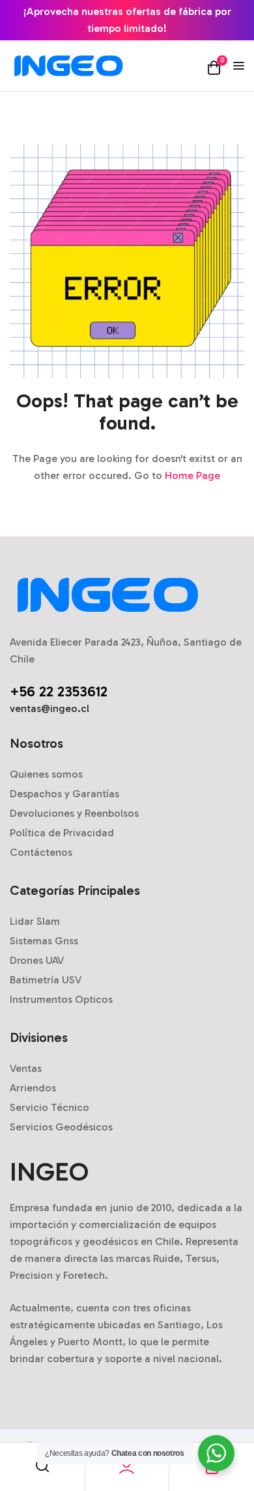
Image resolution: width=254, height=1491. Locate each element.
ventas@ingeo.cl (49, 708)
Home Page (192, 475)
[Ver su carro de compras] (214, 67)
